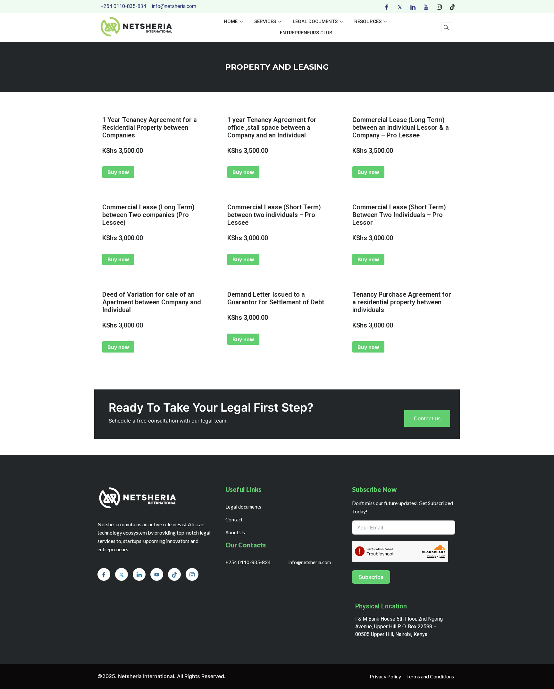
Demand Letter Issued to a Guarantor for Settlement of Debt (275, 298)
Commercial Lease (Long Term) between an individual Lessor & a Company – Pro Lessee (400, 127)
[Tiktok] (452, 6)
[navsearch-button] (446, 27)
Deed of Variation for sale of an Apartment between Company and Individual (151, 302)
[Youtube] (426, 6)
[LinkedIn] (413, 6)
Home (231, 21)
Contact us (427, 418)
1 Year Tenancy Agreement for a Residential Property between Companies (149, 127)
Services (265, 21)
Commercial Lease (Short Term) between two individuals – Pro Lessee (274, 214)
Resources (368, 21)
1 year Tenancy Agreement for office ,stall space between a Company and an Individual (271, 127)
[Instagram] (439, 6)
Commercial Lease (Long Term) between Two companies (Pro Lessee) (148, 214)
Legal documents (315, 21)
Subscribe (371, 577)
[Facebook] (386, 6)
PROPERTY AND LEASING (277, 67)
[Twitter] (399, 6)
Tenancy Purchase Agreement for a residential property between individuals (401, 302)
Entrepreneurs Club (306, 33)
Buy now (118, 172)
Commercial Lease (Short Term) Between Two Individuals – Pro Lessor (399, 214)
